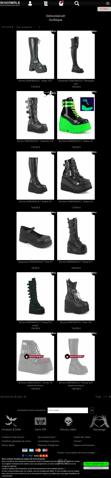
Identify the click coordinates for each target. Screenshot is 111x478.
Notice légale (8, 445)
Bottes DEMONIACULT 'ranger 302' (35, 80)
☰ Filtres (104, 9)
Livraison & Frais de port (13, 437)
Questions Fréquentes (48, 445)
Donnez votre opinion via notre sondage (76, 452)
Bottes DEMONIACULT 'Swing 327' (76, 262)
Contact (78, 441)
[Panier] (61, 3)
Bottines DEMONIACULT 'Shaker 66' (76, 201)
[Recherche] (76, 3)
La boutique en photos (48, 441)
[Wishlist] (45, 3)
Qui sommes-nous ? (47, 437)
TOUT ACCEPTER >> (96, 464)
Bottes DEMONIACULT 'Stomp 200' (76, 382)
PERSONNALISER (96, 468)
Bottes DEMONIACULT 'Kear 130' (76, 322)
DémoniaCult (6, 27)
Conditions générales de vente (16, 441)
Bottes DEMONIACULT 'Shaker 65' (35, 201)
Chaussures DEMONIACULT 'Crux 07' (35, 262)
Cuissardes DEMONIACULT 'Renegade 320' (76, 82)
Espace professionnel (84, 445)
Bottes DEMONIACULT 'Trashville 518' (35, 141)
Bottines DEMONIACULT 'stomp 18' (35, 382)
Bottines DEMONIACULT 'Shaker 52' (76, 141)
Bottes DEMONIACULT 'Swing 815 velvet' (35, 324)
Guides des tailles (82, 437)
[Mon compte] (30, 3)
